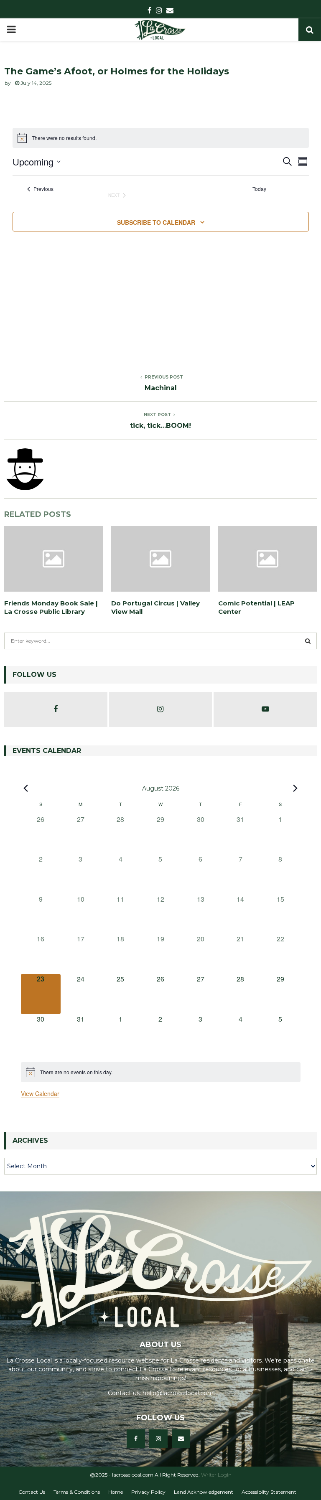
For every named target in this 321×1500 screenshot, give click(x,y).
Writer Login (216, 1475)
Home (115, 1492)
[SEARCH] (308, 641)
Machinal (161, 388)
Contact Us (31, 1492)
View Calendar (40, 1093)
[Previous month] (26, 788)
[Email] (181, 1438)
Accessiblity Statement (269, 1492)
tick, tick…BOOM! (160, 426)
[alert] (161, 1072)
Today (259, 189)
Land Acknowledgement (203, 1492)
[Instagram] (158, 1438)
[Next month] (295, 788)
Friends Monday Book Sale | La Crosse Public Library (51, 607)
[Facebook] (136, 1438)
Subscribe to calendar (156, 222)
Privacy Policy (148, 1492)
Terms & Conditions (77, 1492)
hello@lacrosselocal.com (178, 1393)
